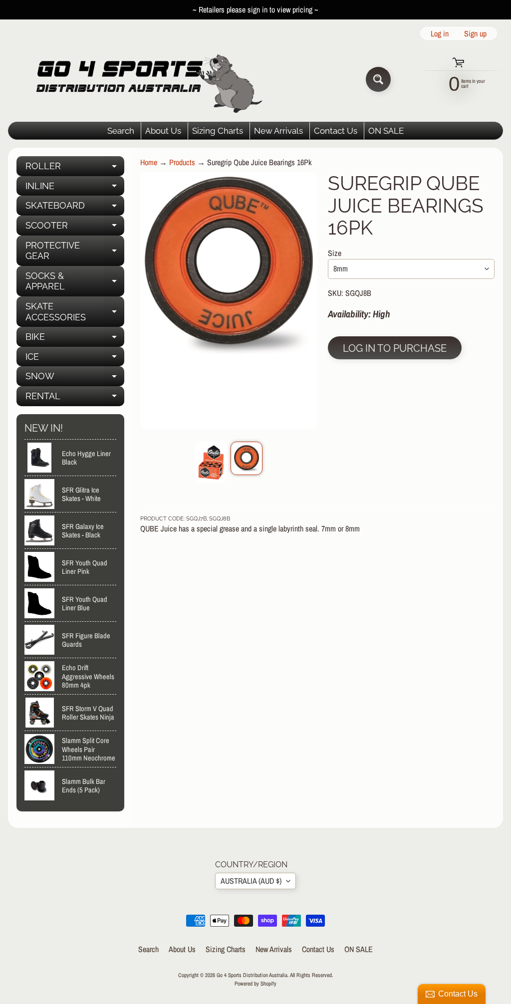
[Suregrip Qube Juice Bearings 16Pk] (211, 462)
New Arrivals (278, 131)
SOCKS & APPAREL (74, 281)
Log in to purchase (395, 348)
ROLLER (74, 168)
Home (148, 162)
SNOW (74, 378)
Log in (440, 33)
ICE (74, 359)
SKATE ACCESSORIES (74, 312)
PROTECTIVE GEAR (74, 251)
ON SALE (386, 131)
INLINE (74, 188)
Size (334, 253)
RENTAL (74, 398)
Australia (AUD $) (251, 880)
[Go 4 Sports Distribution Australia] (141, 79)
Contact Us (335, 131)
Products (182, 162)
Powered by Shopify (255, 983)
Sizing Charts (217, 131)
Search (120, 131)
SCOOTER (74, 228)
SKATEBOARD (74, 208)
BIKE (74, 339)
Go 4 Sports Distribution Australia (252, 975)
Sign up (475, 33)
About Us (163, 131)
